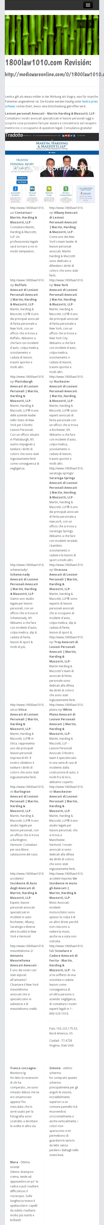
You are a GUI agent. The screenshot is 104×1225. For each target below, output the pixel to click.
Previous (81, 24)
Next (90, 24)
